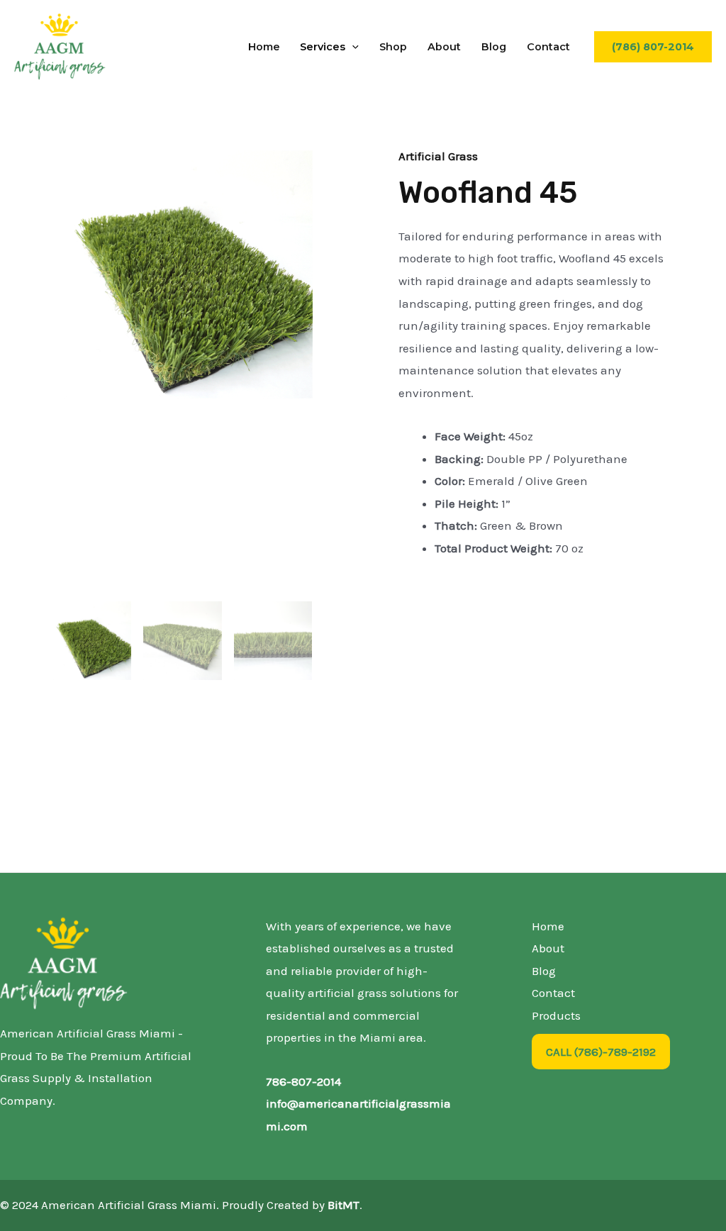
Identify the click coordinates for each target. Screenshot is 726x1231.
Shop (393, 46)
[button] (352, 47)
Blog (493, 46)
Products (556, 1015)
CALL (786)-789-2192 (601, 1052)
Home (264, 46)
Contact (548, 46)
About (444, 46)
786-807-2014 (303, 1081)
